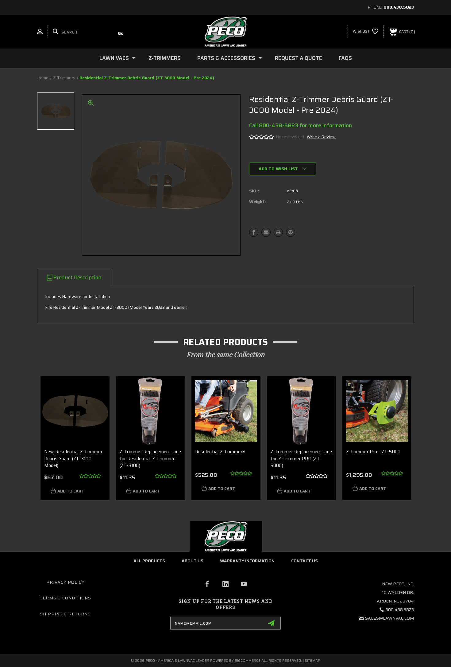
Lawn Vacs (114, 58)
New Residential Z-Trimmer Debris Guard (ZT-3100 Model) (73, 458)
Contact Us (304, 560)
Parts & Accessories (226, 58)
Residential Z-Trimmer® (220, 451)
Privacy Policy (65, 582)
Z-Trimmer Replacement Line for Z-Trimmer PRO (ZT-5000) (301, 458)
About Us (192, 560)
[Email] (266, 232)
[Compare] (97, 420)
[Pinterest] (290, 232)
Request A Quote (298, 58)
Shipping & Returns (65, 613)
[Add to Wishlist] (97, 405)
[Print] (278, 232)
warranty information (247, 560)
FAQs (345, 58)
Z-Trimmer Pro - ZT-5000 (373, 451)
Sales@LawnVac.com (389, 618)
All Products (149, 560)
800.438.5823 (399, 7)
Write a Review (321, 137)
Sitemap (312, 660)
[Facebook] (253, 232)
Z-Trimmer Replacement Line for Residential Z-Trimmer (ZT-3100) (150, 458)
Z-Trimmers (164, 58)
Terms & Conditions (65, 597)
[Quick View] (97, 389)
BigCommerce (247, 660)
